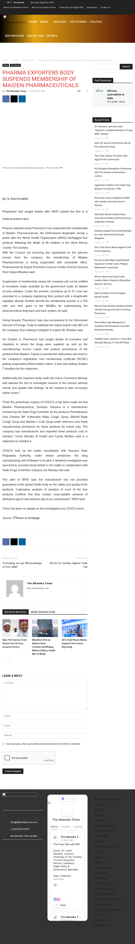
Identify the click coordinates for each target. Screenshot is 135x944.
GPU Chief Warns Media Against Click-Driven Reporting (74, 643)
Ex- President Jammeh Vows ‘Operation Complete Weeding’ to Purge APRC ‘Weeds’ (114, 130)
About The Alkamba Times (16, 7)
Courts (98, 851)
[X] (123, 12)
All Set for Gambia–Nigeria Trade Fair (69, 565)
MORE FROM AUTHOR (43, 612)
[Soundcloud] (111, 12)
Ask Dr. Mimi (35, 35)
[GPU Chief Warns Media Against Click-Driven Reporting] (75, 628)
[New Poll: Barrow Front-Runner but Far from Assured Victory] (15, 628)
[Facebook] (88, 12)
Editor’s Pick (14, 35)
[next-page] (10, 661)
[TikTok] (117, 12)
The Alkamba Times (16, 91)
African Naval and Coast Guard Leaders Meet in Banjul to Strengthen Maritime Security (113, 280)
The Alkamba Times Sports (108, 899)
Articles (60, 21)
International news (104, 830)
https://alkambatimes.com (38, 588)
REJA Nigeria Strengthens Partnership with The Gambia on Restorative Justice (113, 172)
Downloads (92, 7)
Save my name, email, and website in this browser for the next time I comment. (43, 744)
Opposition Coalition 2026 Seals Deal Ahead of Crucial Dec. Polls (112, 187)
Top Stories (78, 21)
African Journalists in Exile (44, 7)
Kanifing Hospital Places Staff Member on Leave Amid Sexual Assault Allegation (113, 235)
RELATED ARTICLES (16, 612)
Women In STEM (102, 920)
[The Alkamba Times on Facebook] (67, 810)
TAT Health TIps (102, 883)
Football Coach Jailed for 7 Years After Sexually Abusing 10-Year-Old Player (113, 341)
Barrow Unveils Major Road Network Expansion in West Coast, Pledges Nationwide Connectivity (112, 264)
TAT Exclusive (101, 878)
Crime (98, 857)
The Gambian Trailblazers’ (108, 909)
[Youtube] (128, 12)
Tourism (99, 914)
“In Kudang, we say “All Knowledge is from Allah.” (22, 565)
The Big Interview (103, 904)
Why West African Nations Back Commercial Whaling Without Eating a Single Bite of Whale (43, 647)
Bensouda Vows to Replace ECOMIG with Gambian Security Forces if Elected (112, 202)
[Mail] (105, 12)
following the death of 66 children (37, 242)
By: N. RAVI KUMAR (15, 198)
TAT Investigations (104, 893)
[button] (127, 22)
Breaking (99, 815)
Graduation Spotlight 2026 (71, 7)
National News (102, 836)
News (44, 21)
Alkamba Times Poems (106, 846)
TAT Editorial (101, 872)
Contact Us (105, 7)
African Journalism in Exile (115, 94)
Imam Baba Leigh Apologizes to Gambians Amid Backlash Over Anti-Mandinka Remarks (112, 326)
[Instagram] (94, 12)
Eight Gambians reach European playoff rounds (110, 295)
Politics (96, 21)
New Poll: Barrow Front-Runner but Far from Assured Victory (14, 643)
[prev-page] (4, 661)
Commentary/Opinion (105, 825)
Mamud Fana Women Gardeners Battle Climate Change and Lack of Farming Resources (113, 310)
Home (33, 21)
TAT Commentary (103, 867)
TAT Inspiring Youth (104, 888)
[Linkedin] (99, 12)
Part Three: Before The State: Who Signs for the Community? (111, 158)
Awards (98, 809)
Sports (52, 35)
